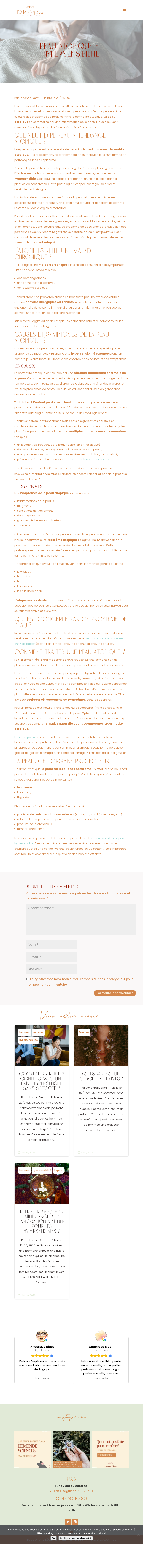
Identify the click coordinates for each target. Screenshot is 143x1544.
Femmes (24, 1032)
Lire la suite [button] (42, 1378)
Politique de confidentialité (75, 1538)
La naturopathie (25, 737)
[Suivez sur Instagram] (75, 1522)
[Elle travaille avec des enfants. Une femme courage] (110, 1449)
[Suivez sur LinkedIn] (68, 1522)
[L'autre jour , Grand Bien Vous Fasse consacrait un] (71, 1449)
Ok (53, 1538)
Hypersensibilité (28, 1039)
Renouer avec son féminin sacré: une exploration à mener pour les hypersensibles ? (42, 1231)
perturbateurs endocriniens (90, 459)
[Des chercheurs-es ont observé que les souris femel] (32, 1449)
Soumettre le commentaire (115, 993)
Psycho (58, 1170)
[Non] (138, 1534)
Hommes (38, 1032)
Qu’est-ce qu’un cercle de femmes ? (101, 1090)
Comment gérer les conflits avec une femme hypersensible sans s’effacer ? (42, 1090)
